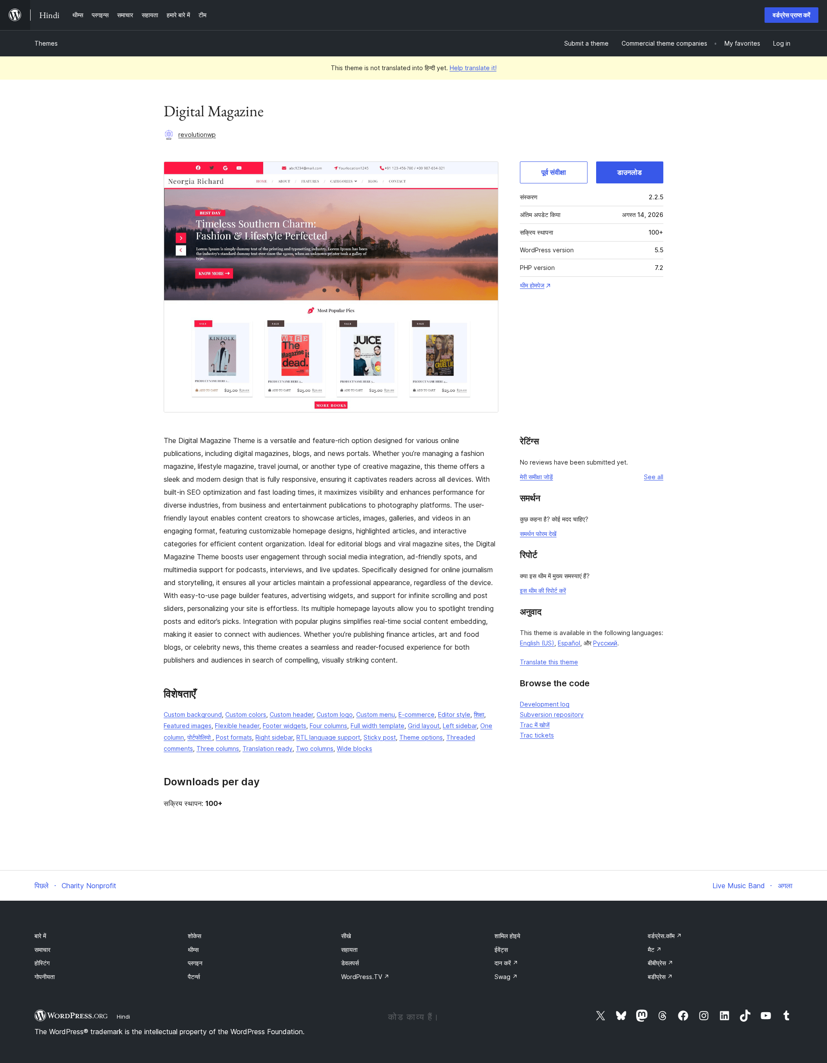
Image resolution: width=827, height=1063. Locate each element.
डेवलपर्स (350, 963)
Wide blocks (354, 748)
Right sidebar (274, 737)
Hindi (123, 1016)
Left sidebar (460, 725)
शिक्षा (479, 714)
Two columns (314, 748)
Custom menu (375, 714)
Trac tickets (537, 735)
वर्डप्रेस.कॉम (665, 935)
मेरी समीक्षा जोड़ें (536, 476)
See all (653, 476)
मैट (655, 949)
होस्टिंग (42, 963)
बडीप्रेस (660, 976)
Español (569, 643)
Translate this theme (549, 662)
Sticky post (380, 737)
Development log (544, 704)
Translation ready (267, 748)
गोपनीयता (44, 976)
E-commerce (416, 714)
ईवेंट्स (501, 949)
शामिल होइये (507, 935)
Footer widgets (284, 725)
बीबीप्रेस (660, 963)
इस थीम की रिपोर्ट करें (543, 590)
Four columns (328, 725)
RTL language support (328, 737)
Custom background (193, 714)
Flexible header (237, 725)
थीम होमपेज (532, 285)
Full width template (377, 725)
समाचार (42, 949)
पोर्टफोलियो (199, 737)
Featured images (187, 725)
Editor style (454, 714)
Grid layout (423, 725)
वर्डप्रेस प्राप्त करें (791, 15)
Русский (605, 643)
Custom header (291, 714)
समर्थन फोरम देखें (538, 533)
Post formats (234, 737)
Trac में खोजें (535, 724)
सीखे (346, 935)
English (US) (537, 643)
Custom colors (245, 714)
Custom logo (335, 714)
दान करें (506, 963)
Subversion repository (552, 714)
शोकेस (194, 935)
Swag (506, 976)
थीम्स (193, 949)
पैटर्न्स (194, 976)
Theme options (421, 737)
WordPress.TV (365, 976)
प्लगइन (195, 963)
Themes (46, 43)
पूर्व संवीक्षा (553, 172)
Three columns (217, 748)
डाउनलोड (629, 172)
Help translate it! (473, 67)
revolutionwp (197, 134)
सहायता (349, 949)
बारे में (40, 935)
